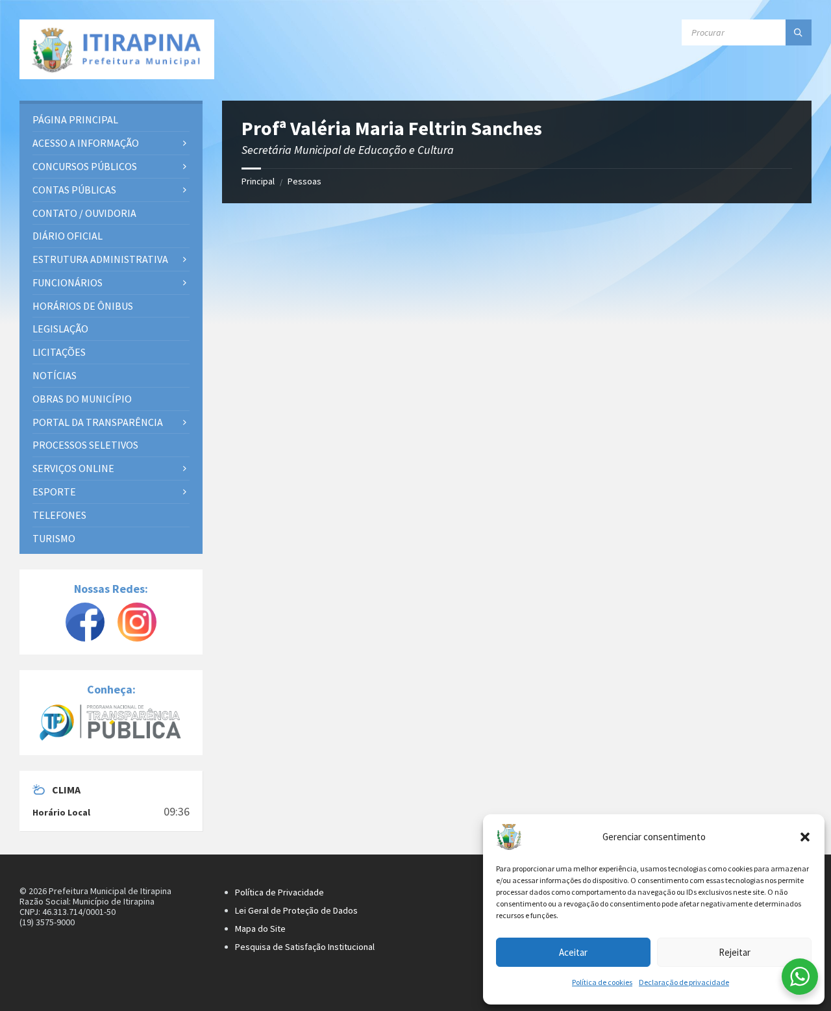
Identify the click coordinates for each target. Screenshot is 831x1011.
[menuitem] (111, 119)
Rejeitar (734, 952)
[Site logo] (116, 49)
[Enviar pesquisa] (799, 32)
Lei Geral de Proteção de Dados (296, 910)
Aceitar (573, 952)
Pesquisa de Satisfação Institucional (305, 947)
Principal (258, 181)
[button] (805, 836)
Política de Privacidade (279, 892)
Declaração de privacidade (684, 982)
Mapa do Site (260, 928)
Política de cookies (602, 982)
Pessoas (304, 181)
